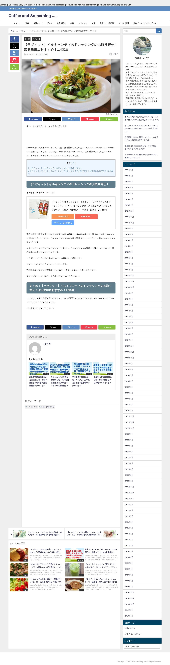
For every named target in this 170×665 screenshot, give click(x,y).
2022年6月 (129, 451)
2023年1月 (129, 410)
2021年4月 (129, 534)
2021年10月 (129, 498)
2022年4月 (129, 463)
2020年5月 (129, 563)
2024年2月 (129, 334)
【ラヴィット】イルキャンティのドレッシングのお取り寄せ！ (55, 168)
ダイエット (82, 23)
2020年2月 (129, 581)
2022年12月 (129, 416)
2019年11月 (129, 598)
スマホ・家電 (123, 23)
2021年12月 (129, 487)
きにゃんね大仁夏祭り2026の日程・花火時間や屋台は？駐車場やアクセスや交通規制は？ (141, 128)
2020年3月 (129, 575)
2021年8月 (129, 510)
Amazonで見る (63, 216)
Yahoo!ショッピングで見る (63, 223)
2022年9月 (129, 434)
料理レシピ (38, 23)
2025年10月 (129, 223)
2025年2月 (129, 264)
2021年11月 (129, 492)
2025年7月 (129, 240)
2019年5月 (129, 610)
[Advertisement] (71, 138)
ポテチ (115, 54)
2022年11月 (129, 422)
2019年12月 (129, 592)
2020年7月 (129, 551)
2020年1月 (129, 586)
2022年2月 (129, 475)
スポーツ (17, 23)
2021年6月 (129, 522)
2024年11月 (129, 281)
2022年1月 (129, 481)
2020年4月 (129, 569)
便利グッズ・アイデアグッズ (145, 23)
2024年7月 (129, 305)
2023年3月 (129, 399)
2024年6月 (129, 311)
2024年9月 (129, 293)
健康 (93, 23)
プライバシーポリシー (133, 634)
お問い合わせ (130, 628)
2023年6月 (129, 381)
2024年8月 (129, 299)
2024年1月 (129, 340)
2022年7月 (129, 446)
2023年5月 (129, 387)
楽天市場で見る (86, 216)
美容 (72, 23)
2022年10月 (129, 428)
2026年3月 (129, 193)
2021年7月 (129, 516)
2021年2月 (129, 545)
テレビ (27, 39)
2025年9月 (129, 228)
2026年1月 (129, 205)
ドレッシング (32, 407)
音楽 (27, 23)
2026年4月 (129, 187)
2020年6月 (129, 557)
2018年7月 (129, 616)
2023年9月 (129, 363)
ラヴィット (36, 39)
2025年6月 (129, 246)
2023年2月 (129, 404)
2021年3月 (129, 539)
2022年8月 (129, 440)
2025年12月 (129, 211)
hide (73, 163)
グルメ (49, 23)
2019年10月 (129, 604)
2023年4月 (129, 393)
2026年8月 (129, 170)
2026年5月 (129, 181)
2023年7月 (129, 375)
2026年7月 (129, 176)
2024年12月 (129, 275)
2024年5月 (129, 316)
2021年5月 (129, 528)
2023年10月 (129, 358)
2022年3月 (129, 469)
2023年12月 (129, 346)
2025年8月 (129, 234)
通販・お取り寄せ (47, 407)
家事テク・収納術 (107, 23)
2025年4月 (129, 258)
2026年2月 (129, 199)
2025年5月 (129, 252)
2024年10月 (129, 287)
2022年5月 (129, 457)
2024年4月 (129, 322)
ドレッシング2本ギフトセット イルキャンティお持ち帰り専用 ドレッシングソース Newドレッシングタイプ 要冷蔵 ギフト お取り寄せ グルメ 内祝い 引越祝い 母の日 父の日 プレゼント (81, 206)
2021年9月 (129, 504)
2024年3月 (129, 328)
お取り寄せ (61, 23)
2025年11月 (129, 217)
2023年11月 (129, 352)
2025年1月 (129, 270)
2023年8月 (129, 369)
